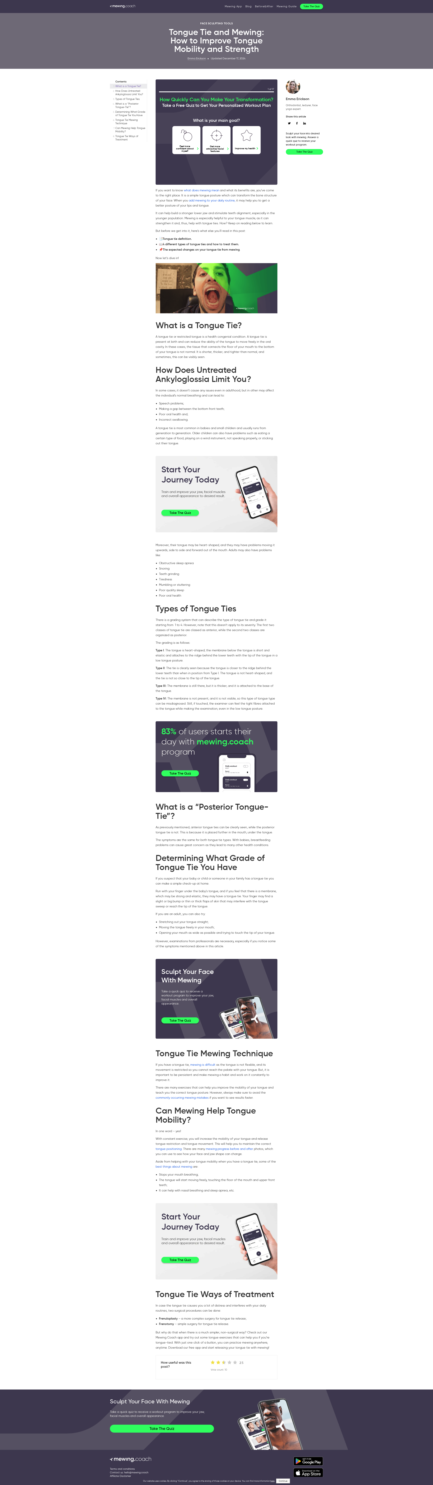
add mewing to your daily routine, (212, 200)
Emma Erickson (197, 58)
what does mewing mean (201, 190)
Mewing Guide (287, 6)
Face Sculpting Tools (216, 23)
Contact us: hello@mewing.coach (129, 1472)
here (272, 1481)
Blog (248, 6)
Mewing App (233, 6)
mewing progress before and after (229, 1149)
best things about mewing (174, 1166)
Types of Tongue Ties (127, 99)
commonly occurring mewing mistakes (182, 1098)
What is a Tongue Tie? (128, 86)
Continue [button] (283, 1481)
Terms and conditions (122, 1468)
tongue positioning (169, 1149)
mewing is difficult (202, 1065)
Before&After (264, 6)
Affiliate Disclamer (120, 1476)
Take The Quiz (311, 6)
